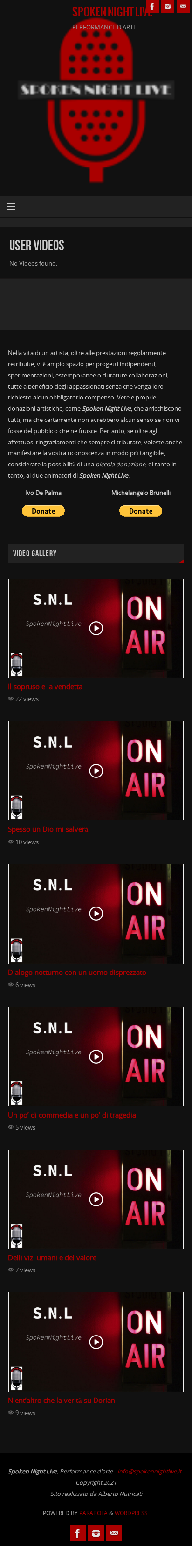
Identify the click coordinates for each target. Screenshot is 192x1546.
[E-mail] (183, 6)
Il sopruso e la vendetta (45, 686)
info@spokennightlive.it (149, 1471)
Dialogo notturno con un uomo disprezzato (77, 972)
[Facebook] (152, 6)
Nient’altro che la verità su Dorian (61, 1400)
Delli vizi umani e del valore (52, 1258)
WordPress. (132, 1513)
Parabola (93, 1513)
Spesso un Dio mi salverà (48, 829)
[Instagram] (167, 6)
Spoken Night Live (112, 12)
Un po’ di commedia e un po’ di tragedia (72, 1115)
